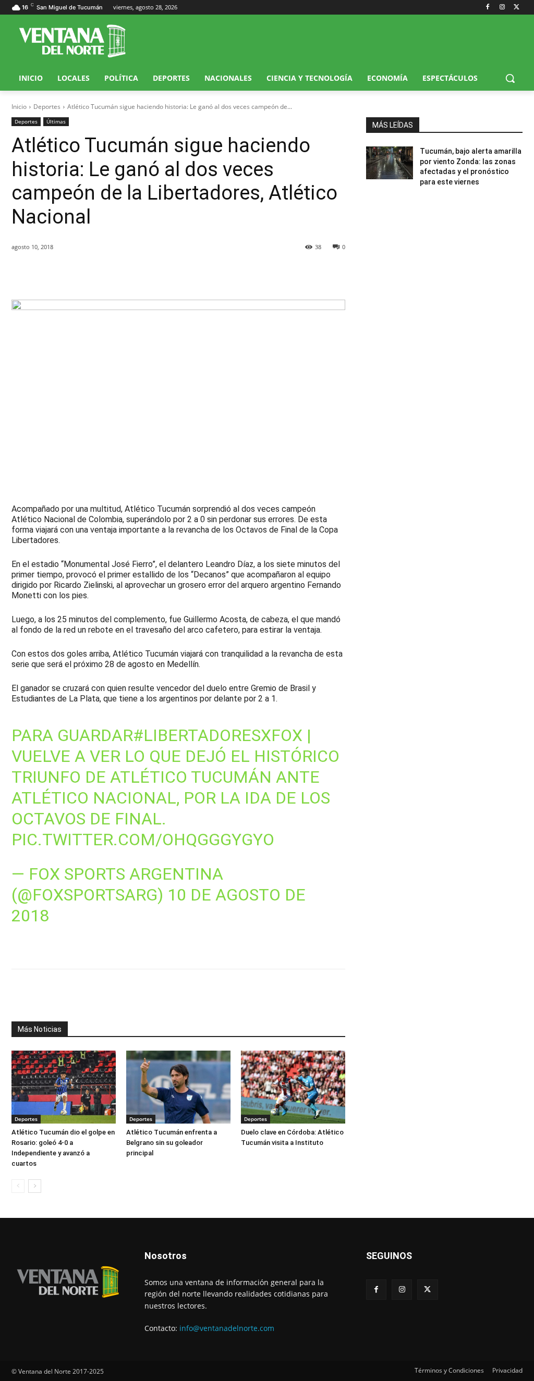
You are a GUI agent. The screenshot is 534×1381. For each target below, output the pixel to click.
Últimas (56, 121)
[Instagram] (502, 8)
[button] (510, 78)
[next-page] (34, 1186)
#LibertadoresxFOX (217, 735)
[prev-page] (18, 1186)
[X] (517, 8)
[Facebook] (488, 8)
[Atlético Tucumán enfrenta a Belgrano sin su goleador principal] (178, 1087)
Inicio (19, 106)
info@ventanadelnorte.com (226, 1328)
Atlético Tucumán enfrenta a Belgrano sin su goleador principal (171, 1142)
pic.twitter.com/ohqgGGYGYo (142, 839)
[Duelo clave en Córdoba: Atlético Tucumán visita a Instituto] (293, 1087)
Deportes (46, 106)
